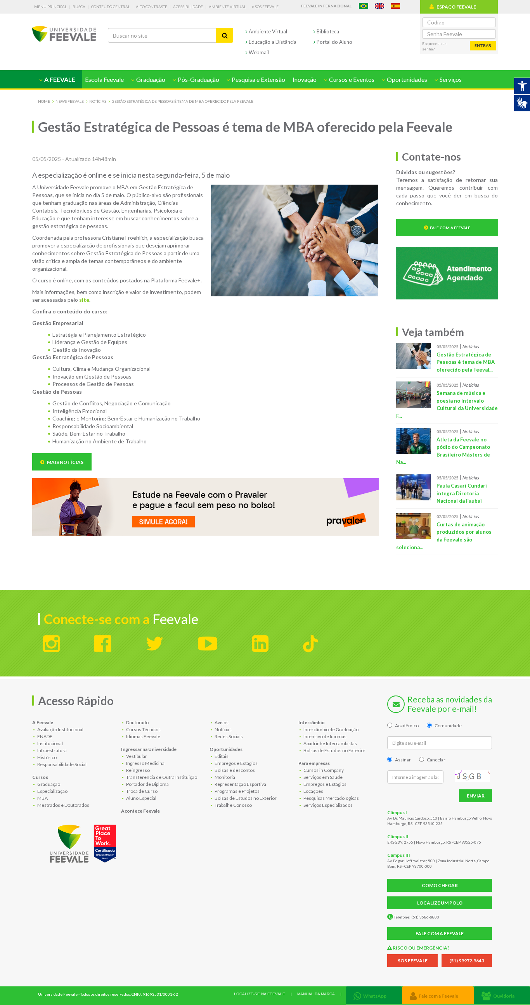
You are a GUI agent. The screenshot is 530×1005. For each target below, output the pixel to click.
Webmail (258, 52)
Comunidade (448, 725)
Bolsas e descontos (234, 770)
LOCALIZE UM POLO (439, 903)
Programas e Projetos (237, 791)
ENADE (44, 736)
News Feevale (69, 101)
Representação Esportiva (240, 784)
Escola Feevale (104, 79)
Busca (79, 6)
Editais (221, 756)
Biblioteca (327, 31)
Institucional (49, 743)
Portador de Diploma (147, 784)
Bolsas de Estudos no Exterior (245, 798)
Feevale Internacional (326, 5)
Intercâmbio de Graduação (331, 729)
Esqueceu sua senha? (434, 46)
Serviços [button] (450, 79)
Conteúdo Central (110, 6)
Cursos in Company (323, 770)
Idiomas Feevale (142, 736)
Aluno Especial (140, 798)
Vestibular (136, 756)
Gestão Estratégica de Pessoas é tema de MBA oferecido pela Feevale (182, 101)
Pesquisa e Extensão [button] (257, 79)
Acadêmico (407, 725)
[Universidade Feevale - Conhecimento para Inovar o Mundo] (84, 842)
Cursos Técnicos (143, 729)
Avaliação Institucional (59, 729)
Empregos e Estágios (236, 763)
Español (395, 6)
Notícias (97, 101)
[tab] (374, 995)
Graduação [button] (150, 79)
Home (44, 101)
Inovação (305, 79)
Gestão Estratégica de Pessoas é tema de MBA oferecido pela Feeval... (465, 362)
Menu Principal (50, 6)
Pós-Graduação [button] (198, 79)
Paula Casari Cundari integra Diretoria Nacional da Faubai (461, 493)
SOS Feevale (266, 6)
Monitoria (224, 777)
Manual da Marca (316, 994)
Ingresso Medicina (145, 763)
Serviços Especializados (328, 805)
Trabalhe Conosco (233, 805)
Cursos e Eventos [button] (351, 79)
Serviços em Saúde (323, 777)
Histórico (46, 757)
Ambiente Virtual (227, 6)
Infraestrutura (51, 750)
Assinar (403, 760)
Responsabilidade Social (61, 764)
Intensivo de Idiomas (324, 736)
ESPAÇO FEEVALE (456, 7)
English (379, 6)
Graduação (48, 784)
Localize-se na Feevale (259, 994)
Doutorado (137, 722)
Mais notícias (64, 462)
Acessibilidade (188, 6)
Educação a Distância (272, 42)
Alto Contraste (151, 6)
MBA (42, 798)
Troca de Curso (141, 791)
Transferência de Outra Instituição (161, 777)
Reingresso (137, 770)
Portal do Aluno (333, 42)
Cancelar (436, 760)
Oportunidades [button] (406, 79)
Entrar (483, 45)
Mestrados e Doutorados (62, 805)
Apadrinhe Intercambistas (330, 743)
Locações (313, 791)
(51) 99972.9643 (466, 960)
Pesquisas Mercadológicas (331, 798)
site (84, 299)
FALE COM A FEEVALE (440, 933)
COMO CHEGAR (440, 885)
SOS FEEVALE (413, 960)
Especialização (52, 791)
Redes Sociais (228, 736)
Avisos (221, 722)
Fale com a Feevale (450, 227)
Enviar (476, 796)
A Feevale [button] (59, 79)
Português (363, 6)
